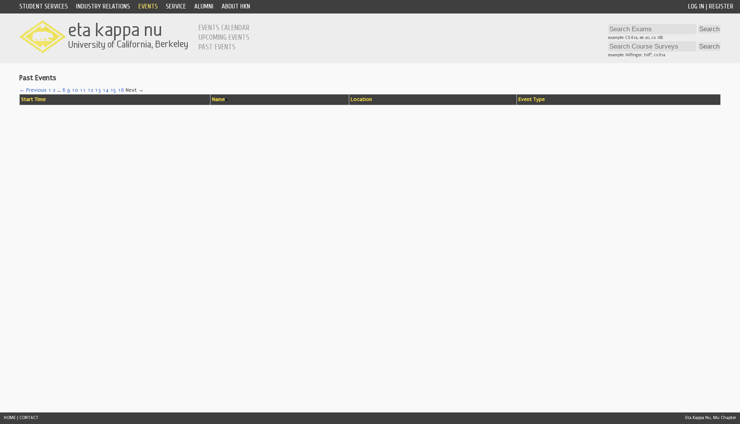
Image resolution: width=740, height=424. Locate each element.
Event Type (531, 99)
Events (148, 6)
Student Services (43, 6)
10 (75, 90)
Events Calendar (223, 28)
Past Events (216, 47)
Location (361, 99)
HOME (10, 417)
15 (113, 90)
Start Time (33, 99)
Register (721, 6)
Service (176, 6)
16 (121, 90)
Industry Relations (103, 6)
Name (218, 99)
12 (90, 90)
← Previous (33, 90)
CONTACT (29, 417)
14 (106, 90)
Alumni (204, 6)
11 (83, 90)
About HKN (236, 6)
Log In (696, 6)
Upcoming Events (223, 37)
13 (98, 90)
